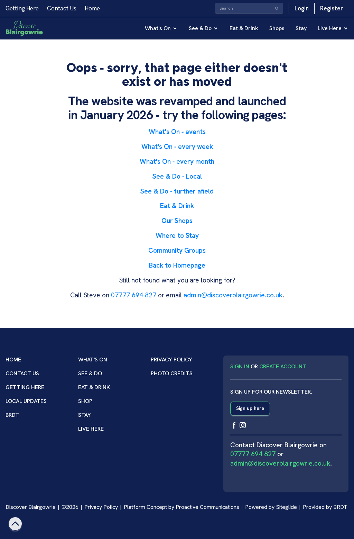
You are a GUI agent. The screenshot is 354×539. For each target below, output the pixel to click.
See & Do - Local (177, 176)
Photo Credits (172, 373)
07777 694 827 (133, 295)
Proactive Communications (207, 507)
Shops (277, 28)
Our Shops (177, 220)
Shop (85, 401)
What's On (158, 28)
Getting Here (22, 8)
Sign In (239, 366)
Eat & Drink (244, 28)
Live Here (330, 28)
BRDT (12, 415)
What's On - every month (177, 161)
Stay (301, 28)
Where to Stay (177, 235)
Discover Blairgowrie (31, 507)
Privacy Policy (171, 359)
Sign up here (250, 408)
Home (92, 8)
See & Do (200, 28)
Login (302, 8)
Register (331, 8)
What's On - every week (177, 146)
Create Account (282, 366)
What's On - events (177, 131)
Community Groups (177, 250)
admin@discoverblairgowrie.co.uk (233, 295)
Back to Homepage (177, 265)
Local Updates (26, 401)
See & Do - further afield (177, 191)
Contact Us (61, 8)
